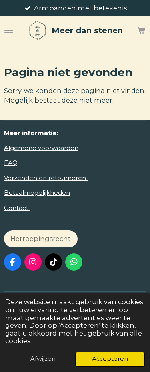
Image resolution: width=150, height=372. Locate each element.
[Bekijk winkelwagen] (141, 30)
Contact (17, 208)
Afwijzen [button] (43, 358)
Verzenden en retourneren (46, 178)
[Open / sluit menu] (9, 30)
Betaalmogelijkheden (37, 192)
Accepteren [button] (110, 358)
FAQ (11, 162)
